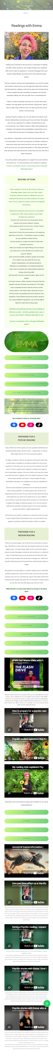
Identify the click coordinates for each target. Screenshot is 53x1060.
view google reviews (26, 375)
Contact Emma (26, 357)
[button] (47, 1003)
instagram (27, 838)
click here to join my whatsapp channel (26, 652)
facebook (26, 821)
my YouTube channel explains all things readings (26, 608)
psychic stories (26, 625)
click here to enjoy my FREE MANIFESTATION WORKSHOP (27, 384)
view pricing (26, 366)
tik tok (26, 829)
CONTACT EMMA (26, 634)
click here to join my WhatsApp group (26, 392)
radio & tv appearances (26, 616)
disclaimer (26, 643)
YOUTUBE (26, 812)
